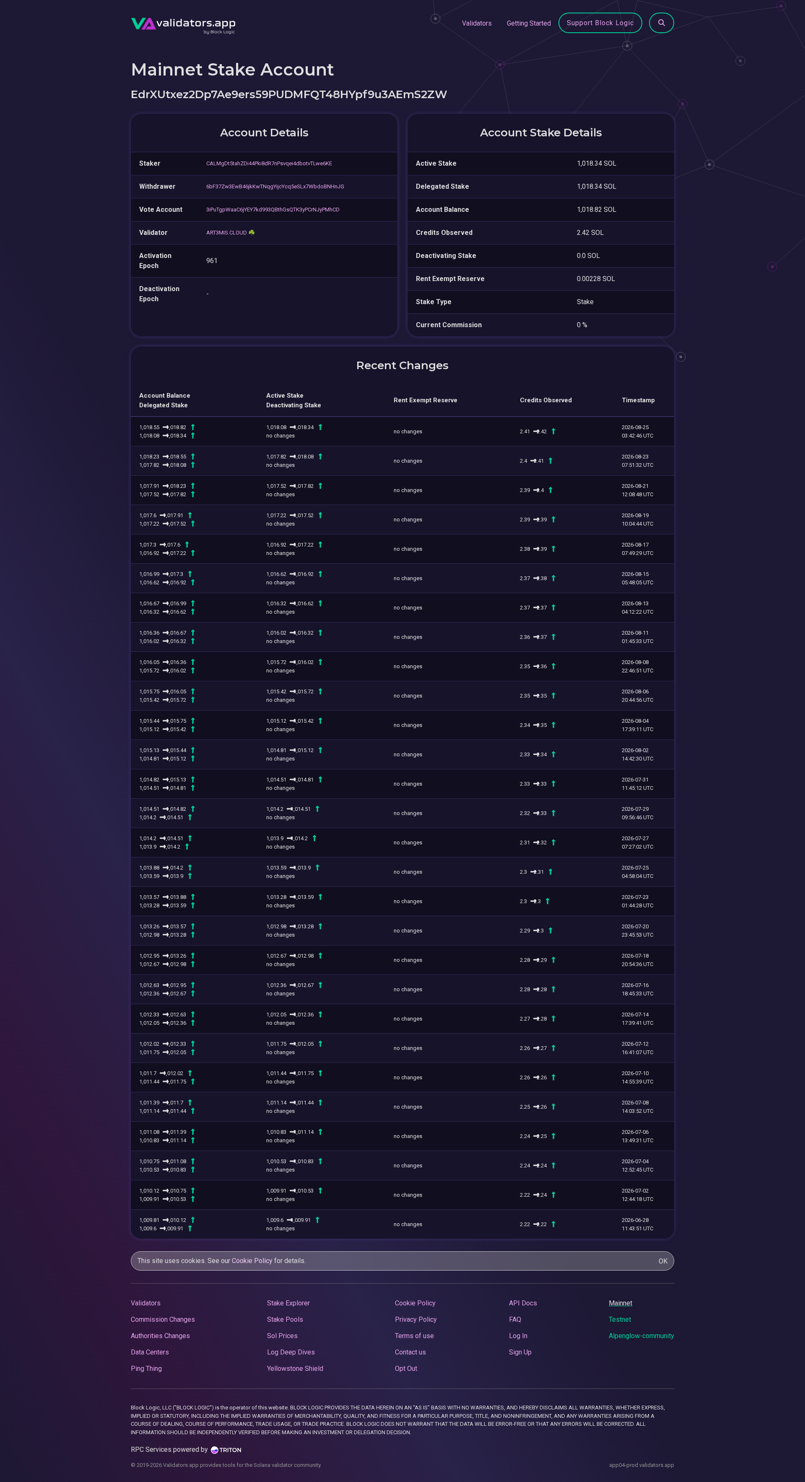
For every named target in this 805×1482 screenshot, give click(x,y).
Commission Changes (163, 1319)
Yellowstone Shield (295, 1369)
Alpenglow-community (641, 1336)
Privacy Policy (416, 1319)
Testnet (620, 1319)
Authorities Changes (160, 1336)
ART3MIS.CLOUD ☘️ (230, 232)
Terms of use (414, 1336)
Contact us (410, 1352)
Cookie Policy (252, 1261)
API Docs (523, 1303)
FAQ (515, 1319)
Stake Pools (285, 1319)
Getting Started (529, 23)
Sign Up (520, 1352)
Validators (477, 23)
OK (663, 1261)
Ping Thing (146, 1369)
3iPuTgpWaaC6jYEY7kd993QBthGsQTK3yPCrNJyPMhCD (273, 209)
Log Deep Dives (291, 1352)
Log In (518, 1336)
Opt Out (406, 1369)
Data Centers (150, 1352)
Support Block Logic (600, 23)
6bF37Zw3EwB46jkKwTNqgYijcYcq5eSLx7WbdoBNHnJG (275, 186)
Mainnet (620, 1303)
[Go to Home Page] (183, 23)
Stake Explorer (288, 1303)
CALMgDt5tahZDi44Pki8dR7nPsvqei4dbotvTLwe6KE (269, 163)
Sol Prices (282, 1336)
